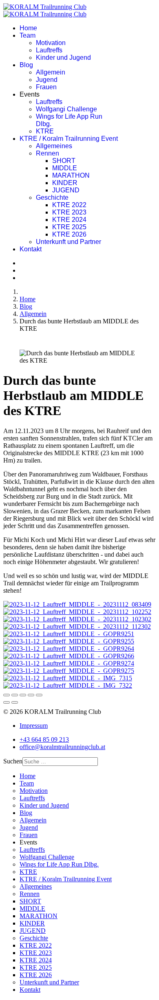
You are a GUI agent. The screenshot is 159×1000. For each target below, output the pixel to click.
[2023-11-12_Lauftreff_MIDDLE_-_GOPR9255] (68, 641)
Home (28, 28)
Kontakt (31, 249)
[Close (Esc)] (6, 695)
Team (27, 35)
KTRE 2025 (69, 226)
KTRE (45, 131)
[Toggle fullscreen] (31, 695)
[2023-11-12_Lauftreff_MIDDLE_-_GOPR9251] (68, 633)
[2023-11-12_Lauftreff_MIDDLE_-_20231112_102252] (77, 611)
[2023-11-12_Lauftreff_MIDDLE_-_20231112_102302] (77, 619)
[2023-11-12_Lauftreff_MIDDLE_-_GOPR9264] (68, 648)
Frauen (46, 87)
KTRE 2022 (69, 204)
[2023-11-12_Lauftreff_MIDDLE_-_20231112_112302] (77, 626)
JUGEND (66, 190)
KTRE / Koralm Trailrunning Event (69, 138)
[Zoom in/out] (39, 695)
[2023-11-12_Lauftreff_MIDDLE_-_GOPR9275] (68, 670)
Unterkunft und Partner (68, 241)
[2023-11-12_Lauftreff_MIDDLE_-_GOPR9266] (68, 655)
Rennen (47, 153)
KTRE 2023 (69, 212)
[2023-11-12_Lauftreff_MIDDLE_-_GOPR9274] (68, 663)
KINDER (64, 182)
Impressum (34, 725)
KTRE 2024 (69, 219)
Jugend (46, 79)
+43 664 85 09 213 (44, 739)
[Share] (14, 695)
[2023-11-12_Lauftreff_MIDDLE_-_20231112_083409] (77, 604)
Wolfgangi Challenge (66, 109)
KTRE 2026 (69, 234)
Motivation (51, 42)
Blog (26, 64)
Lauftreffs (49, 50)
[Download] (23, 695)
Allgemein (50, 72)
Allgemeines (54, 145)
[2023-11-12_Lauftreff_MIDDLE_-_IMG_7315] (67, 678)
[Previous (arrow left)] (6, 702)
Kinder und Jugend (63, 57)
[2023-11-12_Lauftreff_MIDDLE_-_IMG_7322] (67, 685)
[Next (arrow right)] (14, 702)
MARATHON (71, 175)
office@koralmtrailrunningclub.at (62, 746)
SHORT (63, 160)
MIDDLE (64, 168)
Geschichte (52, 197)
